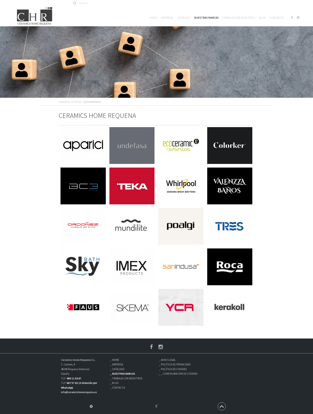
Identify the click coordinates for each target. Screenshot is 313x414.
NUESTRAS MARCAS (206, 17)
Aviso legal (168, 360)
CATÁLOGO (184, 17)
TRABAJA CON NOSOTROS (238, 17)
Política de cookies (174, 369)
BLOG (262, 17)
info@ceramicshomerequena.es (79, 392)
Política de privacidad (176, 364)
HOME (154, 17)
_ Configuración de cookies (179, 373)
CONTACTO (277, 17)
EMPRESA (167, 17)
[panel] (91, 406)
